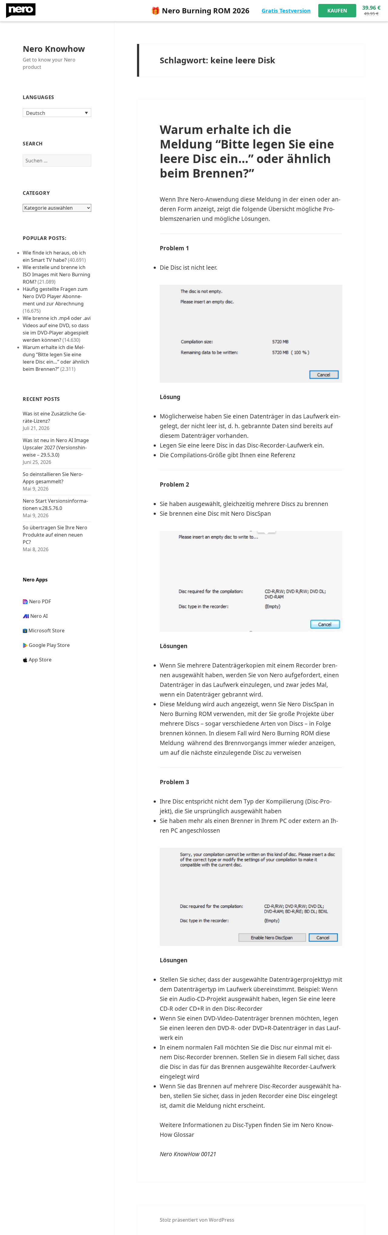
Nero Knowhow (54, 48)
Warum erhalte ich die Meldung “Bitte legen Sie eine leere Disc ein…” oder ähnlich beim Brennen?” (247, 151)
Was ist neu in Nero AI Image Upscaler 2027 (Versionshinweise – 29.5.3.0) (56, 447)
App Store (40, 659)
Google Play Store (49, 645)
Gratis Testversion (286, 10)
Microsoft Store (46, 630)
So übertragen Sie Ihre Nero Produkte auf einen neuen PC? (55, 534)
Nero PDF (40, 601)
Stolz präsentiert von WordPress (197, 1220)
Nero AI (39, 616)
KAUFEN (337, 10)
